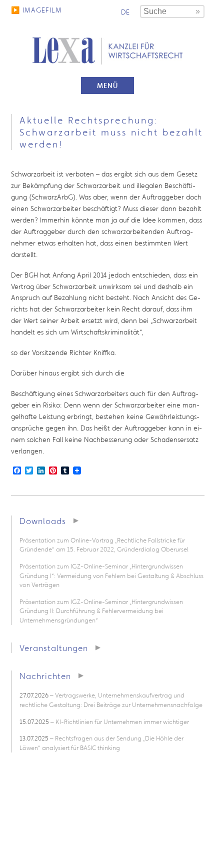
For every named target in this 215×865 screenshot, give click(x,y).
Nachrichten (45, 675)
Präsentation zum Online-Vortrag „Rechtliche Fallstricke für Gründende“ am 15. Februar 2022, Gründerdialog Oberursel (104, 545)
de (125, 12)
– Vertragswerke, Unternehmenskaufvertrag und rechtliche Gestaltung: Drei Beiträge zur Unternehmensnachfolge (111, 700)
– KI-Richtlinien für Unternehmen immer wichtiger (104, 722)
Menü (107, 85)
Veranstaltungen (54, 647)
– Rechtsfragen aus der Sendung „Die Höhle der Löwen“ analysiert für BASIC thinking (102, 743)
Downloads (43, 521)
